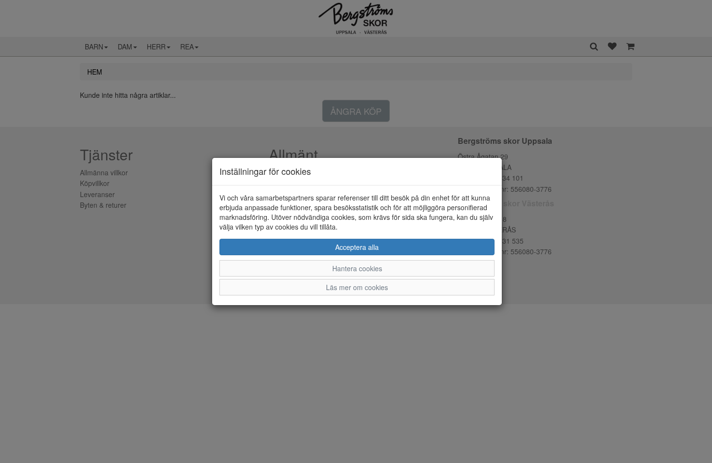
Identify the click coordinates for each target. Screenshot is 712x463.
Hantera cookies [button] (357, 268)
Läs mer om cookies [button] (357, 287)
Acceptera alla (357, 247)
